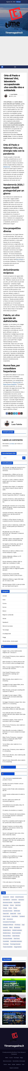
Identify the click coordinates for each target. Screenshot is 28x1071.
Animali (5, 596)
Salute (4, 618)
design (15, 908)
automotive (14, 899)
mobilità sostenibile (17, 930)
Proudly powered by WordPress (10, 1052)
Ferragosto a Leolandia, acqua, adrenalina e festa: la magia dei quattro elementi (13, 568)
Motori (4, 611)
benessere (21, 899)
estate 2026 (13, 913)
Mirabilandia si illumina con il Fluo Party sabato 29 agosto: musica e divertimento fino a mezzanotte (14, 507)
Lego (23, 924)
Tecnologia (6, 630)
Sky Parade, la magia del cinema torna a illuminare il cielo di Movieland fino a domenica (14, 469)
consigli (5, 908)
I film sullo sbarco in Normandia (11, 882)
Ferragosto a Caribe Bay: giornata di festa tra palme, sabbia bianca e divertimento (13, 545)
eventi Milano (15, 916)
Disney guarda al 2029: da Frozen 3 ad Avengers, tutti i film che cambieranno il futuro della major (14, 840)
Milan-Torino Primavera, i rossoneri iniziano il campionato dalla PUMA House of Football (12, 738)
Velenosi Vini (6, 166)
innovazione (10, 919)
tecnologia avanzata (15, 944)
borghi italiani (17, 902)
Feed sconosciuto (9, 767)
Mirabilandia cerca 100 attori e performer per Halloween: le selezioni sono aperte (13, 533)
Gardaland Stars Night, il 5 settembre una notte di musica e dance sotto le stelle (13, 488)
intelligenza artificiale (8, 924)
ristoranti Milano (7, 935)
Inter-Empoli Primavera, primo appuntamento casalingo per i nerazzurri (11, 674)
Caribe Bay (5, 905)
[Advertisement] (14, 51)
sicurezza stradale (7, 938)
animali (12, 897)
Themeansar (14, 1054)
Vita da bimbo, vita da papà (10, 641)
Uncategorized (7, 633)
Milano (10, 927)
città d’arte (17, 905)
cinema (12, 905)
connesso (12, 443)
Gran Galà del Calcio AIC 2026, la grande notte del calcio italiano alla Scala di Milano (14, 714)
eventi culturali (6, 916)
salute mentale (16, 935)
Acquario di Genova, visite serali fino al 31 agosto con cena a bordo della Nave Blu (13, 500)
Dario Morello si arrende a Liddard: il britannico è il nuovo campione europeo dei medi (14, 732)
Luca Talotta (14, 94)
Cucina (4, 603)
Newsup (22, 1052)
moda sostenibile (16, 933)
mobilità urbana (6, 933)
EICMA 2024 (17, 910)
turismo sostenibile (7, 946)
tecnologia (5, 944)
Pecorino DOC (17, 382)
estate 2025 (6, 913)
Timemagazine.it (14, 32)
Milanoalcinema (8, 774)
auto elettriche (6, 899)
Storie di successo (8, 626)
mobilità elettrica (7, 930)
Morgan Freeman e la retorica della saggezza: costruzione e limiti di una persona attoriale (13, 828)
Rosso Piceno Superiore (10, 384)
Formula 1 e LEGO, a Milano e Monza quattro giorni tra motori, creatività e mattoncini (13, 481)
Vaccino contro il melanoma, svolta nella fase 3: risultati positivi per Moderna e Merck (14, 526)
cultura (10, 908)
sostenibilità (6, 941)
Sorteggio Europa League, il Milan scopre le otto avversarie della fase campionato (12, 696)
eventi (19, 913)
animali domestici (19, 897)
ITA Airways (17, 924)
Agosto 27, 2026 (9, 971)
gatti (4, 919)
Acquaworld (6, 897)
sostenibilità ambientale (16, 941)
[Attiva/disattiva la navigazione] (15, 67)
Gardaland (22, 916)
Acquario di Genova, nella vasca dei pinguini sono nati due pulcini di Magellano (13, 514)
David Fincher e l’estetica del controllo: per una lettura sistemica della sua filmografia (13, 868)
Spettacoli (5, 622)
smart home (17, 938)
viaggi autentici (17, 946)
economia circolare (7, 910)
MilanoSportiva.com (10, 646)
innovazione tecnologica (9, 921)
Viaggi (4, 637)
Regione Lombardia (8, 614)
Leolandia (5, 927)
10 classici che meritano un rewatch (13, 810)
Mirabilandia (17, 927)
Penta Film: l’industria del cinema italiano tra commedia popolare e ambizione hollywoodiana (14, 815)
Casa (4, 599)
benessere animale (7, 902)
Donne (4, 607)
